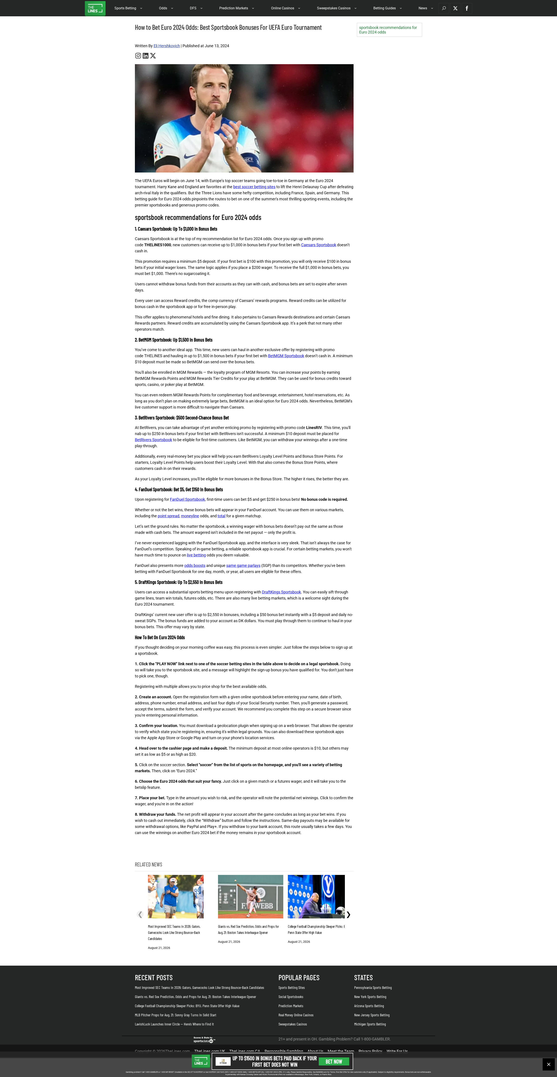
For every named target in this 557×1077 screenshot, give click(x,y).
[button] (444, 8)
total (221, 516)
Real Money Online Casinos (296, 1014)
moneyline (190, 516)
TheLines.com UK (209, 1051)
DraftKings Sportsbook (281, 592)
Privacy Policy (370, 1051)
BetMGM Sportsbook (286, 355)
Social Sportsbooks (290, 996)
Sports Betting (125, 8)
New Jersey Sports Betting (371, 1014)
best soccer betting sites (254, 186)
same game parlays (243, 565)
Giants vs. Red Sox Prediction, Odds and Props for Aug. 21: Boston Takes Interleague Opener (195, 996)
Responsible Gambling (284, 1051)
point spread (168, 516)
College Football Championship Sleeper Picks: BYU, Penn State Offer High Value (187, 1005)
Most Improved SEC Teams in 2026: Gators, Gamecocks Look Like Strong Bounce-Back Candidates (199, 987)
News (423, 8)
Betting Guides (384, 8)
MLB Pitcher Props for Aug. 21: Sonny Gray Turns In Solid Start (175, 1014)
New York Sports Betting (370, 996)
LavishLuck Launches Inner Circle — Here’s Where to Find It (174, 1024)
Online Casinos (282, 8)
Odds (163, 8)
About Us (315, 1051)
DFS (193, 8)
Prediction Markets (233, 8)
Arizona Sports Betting (369, 1005)
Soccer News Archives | (148, 37)
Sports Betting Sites (291, 987)
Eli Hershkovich (167, 46)
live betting (196, 555)
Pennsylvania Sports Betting (373, 987)
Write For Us (397, 1051)
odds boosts (194, 565)
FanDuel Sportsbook (187, 499)
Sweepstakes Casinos (334, 8)
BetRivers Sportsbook (153, 439)
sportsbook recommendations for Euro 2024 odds (388, 29)
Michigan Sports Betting (370, 1024)
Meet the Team (341, 1051)
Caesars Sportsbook (318, 245)
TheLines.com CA (244, 1051)
